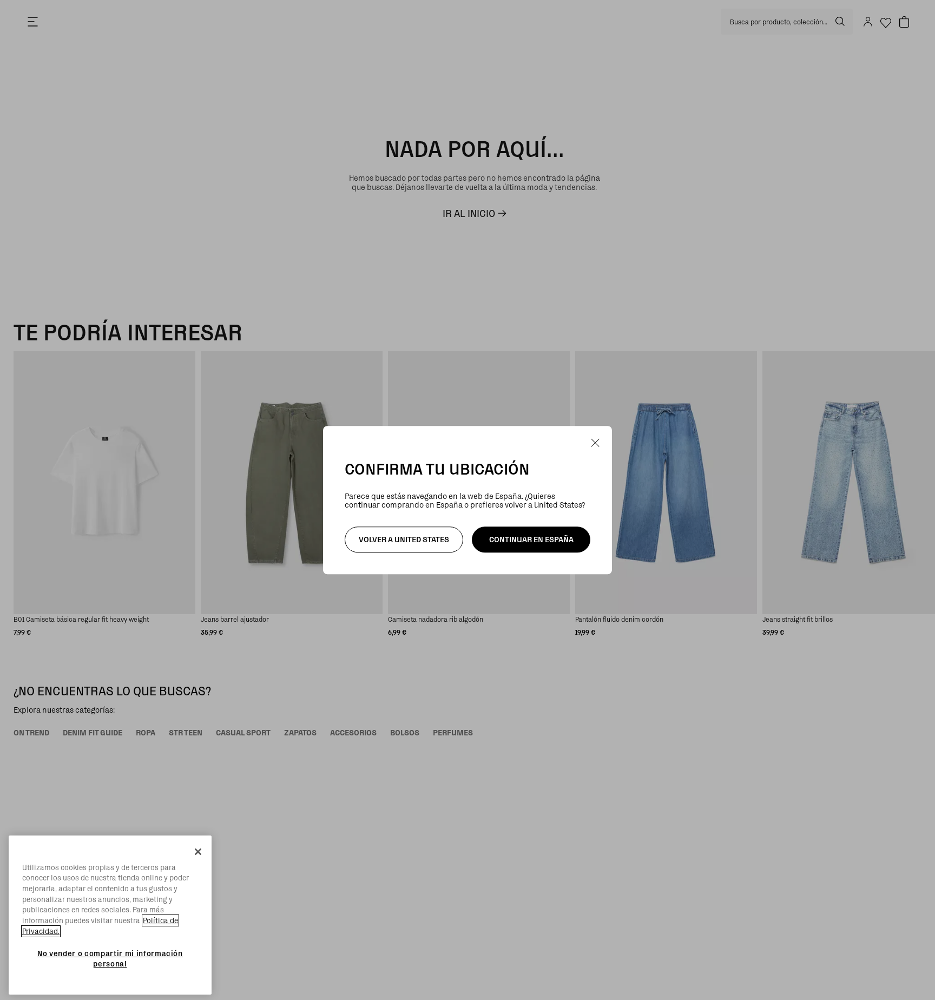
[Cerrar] (198, 852)
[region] (110, 915)
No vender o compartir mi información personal (110, 958)
